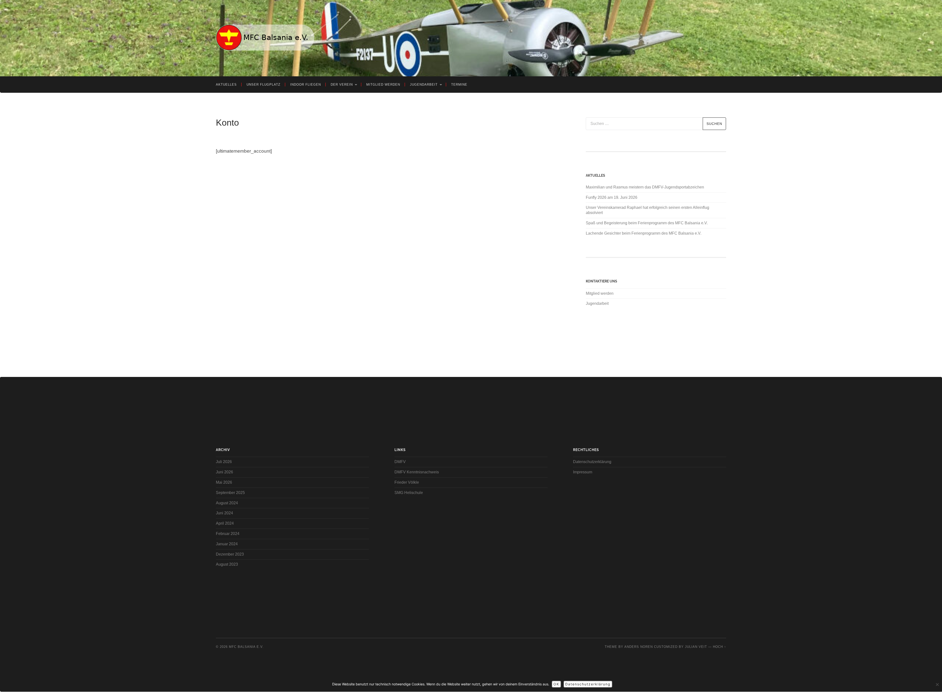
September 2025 (230, 493)
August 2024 (227, 503)
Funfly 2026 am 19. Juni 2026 (611, 197)
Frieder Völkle (406, 482)
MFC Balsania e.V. (246, 647)
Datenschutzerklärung (592, 462)
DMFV (400, 462)
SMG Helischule (408, 493)
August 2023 (227, 564)
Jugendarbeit (424, 84)
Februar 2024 (227, 534)
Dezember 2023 (230, 554)
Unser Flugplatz (263, 84)
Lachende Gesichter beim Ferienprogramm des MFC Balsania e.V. (643, 233)
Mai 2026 (224, 482)
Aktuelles (226, 84)
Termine (459, 84)
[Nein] (937, 684)
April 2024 (225, 523)
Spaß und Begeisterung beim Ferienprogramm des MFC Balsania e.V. (647, 223)
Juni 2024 (224, 513)
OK (556, 684)
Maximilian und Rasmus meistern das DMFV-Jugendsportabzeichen (645, 187)
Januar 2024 (227, 544)
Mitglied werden (383, 84)
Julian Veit (696, 647)
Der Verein (342, 84)
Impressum (582, 472)
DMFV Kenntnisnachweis (416, 472)
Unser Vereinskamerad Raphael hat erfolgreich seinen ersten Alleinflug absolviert (647, 210)
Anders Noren (638, 647)
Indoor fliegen (305, 84)
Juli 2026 (224, 462)
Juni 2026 (224, 472)
